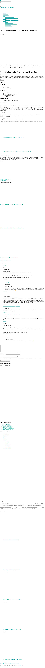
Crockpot (14, 503)
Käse (16, 507)
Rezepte (4, 16)
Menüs (4, 437)
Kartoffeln (2, 507)
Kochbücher (5, 435)
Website (1, 356)
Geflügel (19, 505)
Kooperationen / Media (9, 23)
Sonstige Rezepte (8, 446)
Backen (6, 440)
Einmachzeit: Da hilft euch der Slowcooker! (11, 539)
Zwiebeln (32, 508)
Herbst (36, 505)
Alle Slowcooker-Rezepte (9, 17)
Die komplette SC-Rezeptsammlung (7, 428)
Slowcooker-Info (6, 15)
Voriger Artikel (3, 260)
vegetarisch (12, 508)
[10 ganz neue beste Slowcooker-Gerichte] (15, 255)
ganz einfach (14, 505)
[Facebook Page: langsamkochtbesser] (22, 154)
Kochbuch (6, 507)
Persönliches (5, 438)
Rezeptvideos (7, 445)
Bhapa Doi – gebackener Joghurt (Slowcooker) (11, 569)
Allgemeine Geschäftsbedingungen (11, 24)
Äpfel (35, 508)
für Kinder (9, 505)
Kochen (6, 444)
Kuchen (7, 179)
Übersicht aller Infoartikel (5, 424)
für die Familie (39, 503)
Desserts (6, 442)
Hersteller (9, 425)
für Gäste (4, 179)
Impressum (4, 21)
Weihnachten (21, 508)
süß (9, 179)
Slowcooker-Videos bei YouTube (7, 429)
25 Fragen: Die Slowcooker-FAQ (7, 426)
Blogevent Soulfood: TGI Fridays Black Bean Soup (12, 227)
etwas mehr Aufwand (29, 503)
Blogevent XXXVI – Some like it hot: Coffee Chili (11, 204)
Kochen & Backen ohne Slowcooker (11, 18)
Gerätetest (23, 505)
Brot (8, 441)
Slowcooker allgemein (6, 447)
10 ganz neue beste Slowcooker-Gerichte (9, 257)
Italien (39, 505)
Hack (25, 505)
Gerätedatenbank (4, 425)
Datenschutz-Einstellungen (19, 665)
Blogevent (8, 503)
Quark (25, 507)
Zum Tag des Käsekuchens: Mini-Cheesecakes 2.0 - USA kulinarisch (11, 314)
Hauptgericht (30, 505)
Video (18, 508)
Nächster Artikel (8, 260)
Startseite (4, 13)
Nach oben (2, 667)
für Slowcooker (4, 27)
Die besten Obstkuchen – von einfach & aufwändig (12, 599)
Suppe (1, 508)
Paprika (23, 507)
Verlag (16, 508)
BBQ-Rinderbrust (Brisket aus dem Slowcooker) (12, 629)
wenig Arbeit (26, 508)
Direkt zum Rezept (5, 34)
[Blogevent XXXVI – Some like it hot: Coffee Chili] (14, 202)
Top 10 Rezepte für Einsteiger (6, 427)
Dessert (1, 179)
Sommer (39, 507)
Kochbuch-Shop (5, 14)
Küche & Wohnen (6, 436)
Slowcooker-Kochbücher (7, 448)
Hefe (34, 505)
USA (8, 508)
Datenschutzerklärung (8, 26)
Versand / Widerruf (8, 25)
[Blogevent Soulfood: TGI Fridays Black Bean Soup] (14, 225)
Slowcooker (35, 507)
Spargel (43, 507)
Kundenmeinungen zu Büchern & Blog (11, 20)
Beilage (3, 503)
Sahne (27, 507)
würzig (29, 508)
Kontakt (6, 22)
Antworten (4, 265)
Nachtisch (20, 507)
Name (1, 353)
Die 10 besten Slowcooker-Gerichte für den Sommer (12, 659)
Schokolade (30, 507)
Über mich (4, 19)
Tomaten (5, 508)
